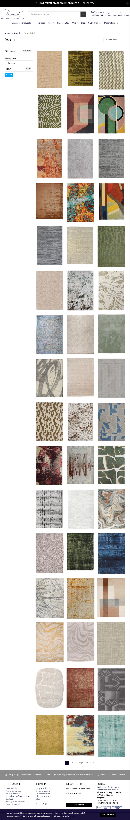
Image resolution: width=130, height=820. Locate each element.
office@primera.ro (97, 12)
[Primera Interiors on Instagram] (43, 804)
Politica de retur (13, 794)
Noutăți (51, 23)
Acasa (7, 33)
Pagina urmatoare (86, 762)
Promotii (41, 23)
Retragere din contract (16, 802)
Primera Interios (43, 794)
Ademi (17, 33)
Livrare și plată (12, 788)
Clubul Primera (94, 23)
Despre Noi (41, 788)
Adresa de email (74, 793)
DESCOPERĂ (88, 3)
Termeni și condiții (13, 791)
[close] (127, 3)
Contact (9, 799)
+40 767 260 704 (96, 15)
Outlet (75, 23)
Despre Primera (111, 23)
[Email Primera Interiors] (37, 804)
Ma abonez (79, 805)
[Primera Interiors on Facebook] (40, 804)
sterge (28, 68)
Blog (83, 23)
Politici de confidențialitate (17, 796)
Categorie (11, 58)
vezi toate (27, 51)
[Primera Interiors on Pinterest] (46, 804)
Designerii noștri (43, 791)
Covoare (11, 63)
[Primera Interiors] (12, 14)
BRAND (9, 69)
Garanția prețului (13, 804)
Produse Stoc (63, 23)
